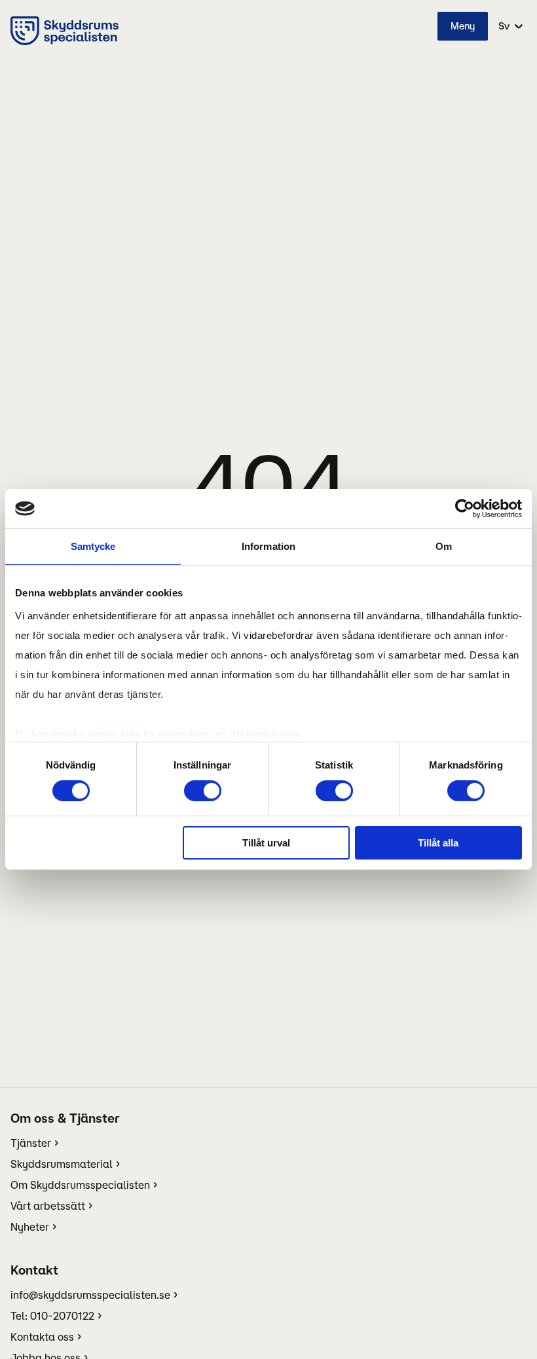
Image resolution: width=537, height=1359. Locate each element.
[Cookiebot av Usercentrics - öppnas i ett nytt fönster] (464, 508)
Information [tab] (268, 546)
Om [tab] (443, 546)
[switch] (202, 790)
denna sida (113, 732)
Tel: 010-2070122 (52, 1316)
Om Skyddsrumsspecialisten (80, 1185)
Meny (463, 25)
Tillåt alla (438, 842)
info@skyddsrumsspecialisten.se (90, 1295)
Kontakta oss (42, 1337)
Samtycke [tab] (93, 546)
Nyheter (29, 1227)
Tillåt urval (266, 842)
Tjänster (30, 1143)
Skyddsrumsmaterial (61, 1164)
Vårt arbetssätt (47, 1206)
